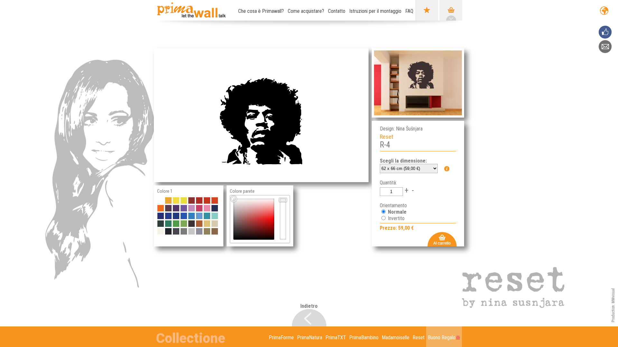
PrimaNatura (309, 337)
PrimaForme (281, 337)
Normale (397, 212)
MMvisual (613, 295)
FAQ (409, 11)
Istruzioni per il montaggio (375, 11)
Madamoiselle (395, 337)
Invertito (396, 218)
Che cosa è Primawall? (261, 11)
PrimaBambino (364, 337)
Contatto (336, 11)
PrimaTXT (335, 337)
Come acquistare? (306, 11)
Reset (419, 337)
